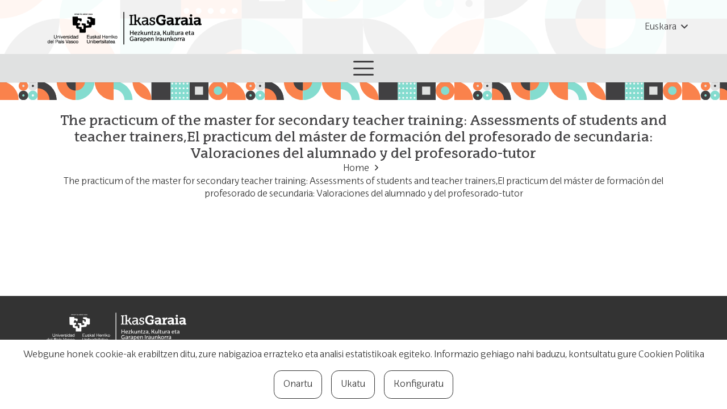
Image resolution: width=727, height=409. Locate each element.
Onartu (297, 384)
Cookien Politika (671, 355)
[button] (666, 27)
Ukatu (353, 384)
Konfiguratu (419, 384)
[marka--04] (127, 27)
